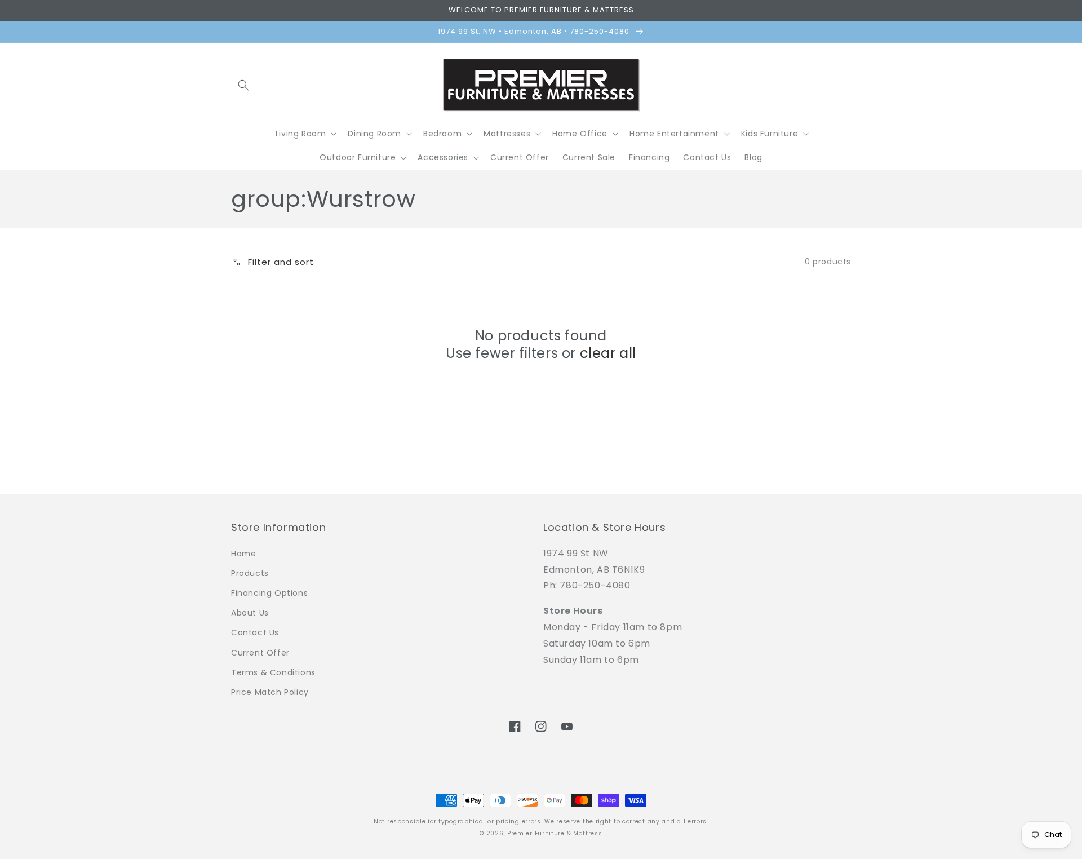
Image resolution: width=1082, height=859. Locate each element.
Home (243, 553)
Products (250, 573)
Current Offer (260, 652)
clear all (608, 353)
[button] (243, 85)
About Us (250, 612)
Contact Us (255, 632)
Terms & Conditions (273, 672)
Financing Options (269, 593)
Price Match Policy (270, 692)
